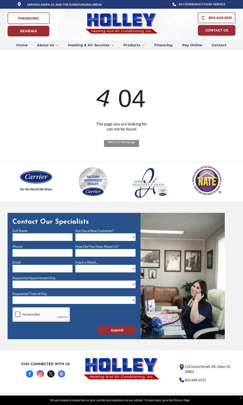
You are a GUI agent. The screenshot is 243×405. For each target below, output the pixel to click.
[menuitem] (22, 45)
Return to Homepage (121, 142)
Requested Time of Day (30, 294)
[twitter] (50, 374)
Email (17, 262)
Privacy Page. (182, 400)
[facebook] (29, 374)
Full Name (20, 231)
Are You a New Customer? (94, 231)
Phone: (18, 246)
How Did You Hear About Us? (97, 246)
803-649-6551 (195, 380)
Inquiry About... (86, 262)
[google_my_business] (61, 374)
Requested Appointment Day (34, 278)
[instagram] (40, 374)
